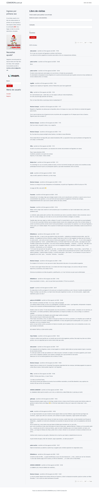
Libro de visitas (88, 2)
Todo (90, 42)
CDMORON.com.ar (14, 3)
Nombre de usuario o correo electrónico (38, 17)
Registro (8, 96)
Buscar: (8, 80)
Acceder (8, 93)
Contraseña (32, 24)
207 (85, 42)
